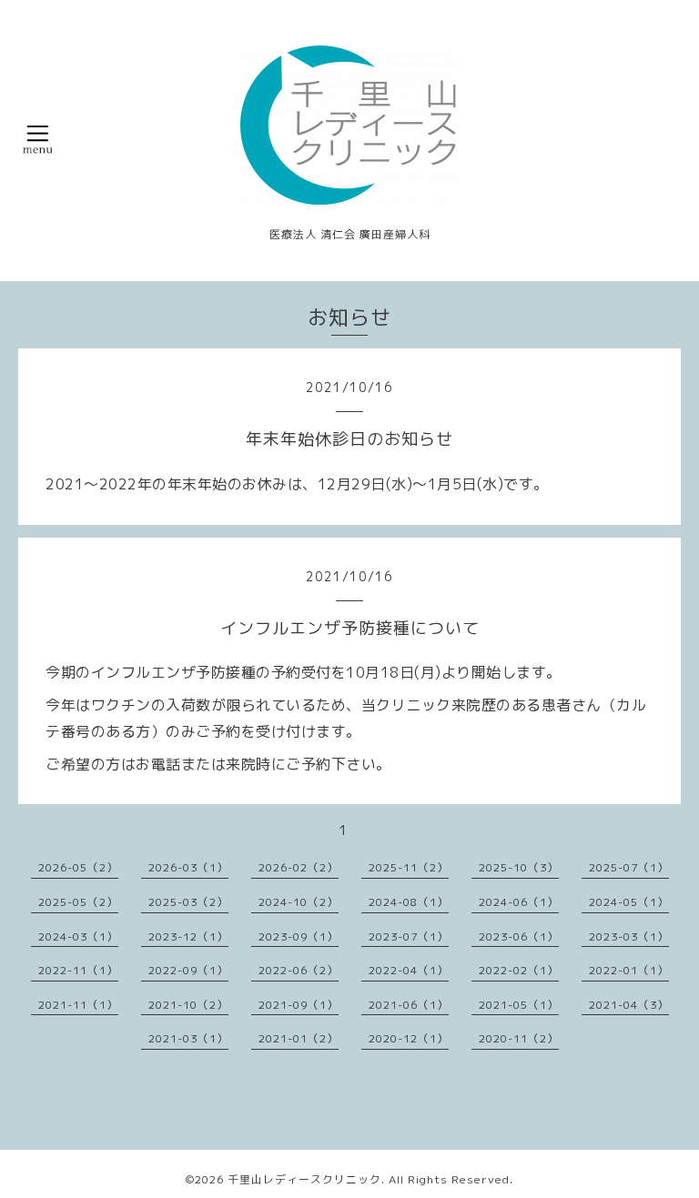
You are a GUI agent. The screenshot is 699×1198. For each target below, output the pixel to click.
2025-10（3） (519, 867)
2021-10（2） (188, 1004)
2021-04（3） (629, 1004)
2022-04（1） (409, 970)
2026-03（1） (188, 867)
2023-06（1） (519, 936)
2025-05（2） (78, 902)
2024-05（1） (629, 902)
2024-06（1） (519, 902)
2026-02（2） (298, 867)
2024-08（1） (409, 902)
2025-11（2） (409, 867)
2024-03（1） (78, 936)
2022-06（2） (298, 970)
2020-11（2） (519, 1038)
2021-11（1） (78, 1004)
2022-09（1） (188, 970)
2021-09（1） (298, 1004)
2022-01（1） (629, 970)
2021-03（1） (188, 1038)
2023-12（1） (188, 936)
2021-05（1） (519, 1004)
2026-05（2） (78, 867)
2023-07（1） (409, 936)
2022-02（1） (519, 970)
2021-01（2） (298, 1038)
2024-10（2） (298, 902)
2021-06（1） (409, 1004)
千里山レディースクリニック (304, 1179)
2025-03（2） (188, 902)
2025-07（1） (629, 867)
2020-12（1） (409, 1038)
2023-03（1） (629, 936)
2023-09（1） (298, 936)
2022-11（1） (78, 970)
